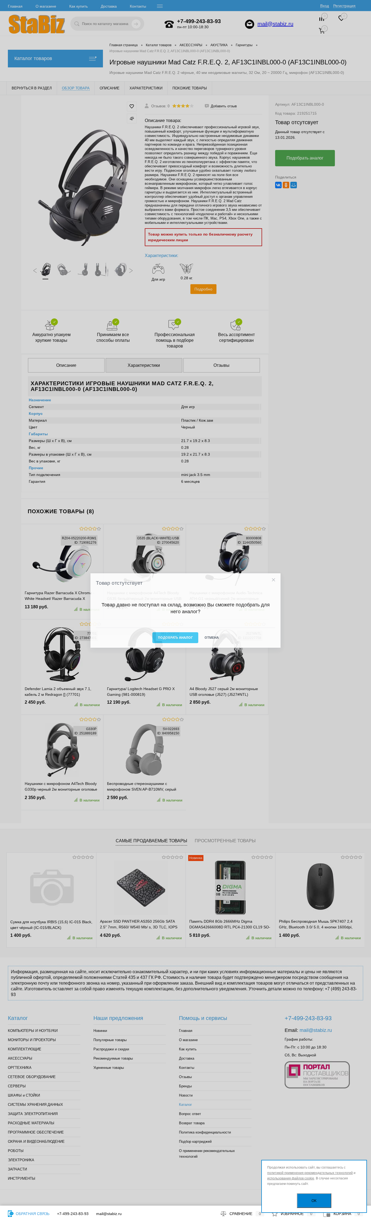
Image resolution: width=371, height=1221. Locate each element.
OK (314, 1201)
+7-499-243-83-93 (73, 1213)
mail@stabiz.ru (109, 1213)
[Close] (273, 580)
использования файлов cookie (290, 1178)
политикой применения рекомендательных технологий (310, 1173)
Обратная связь (32, 1213)
